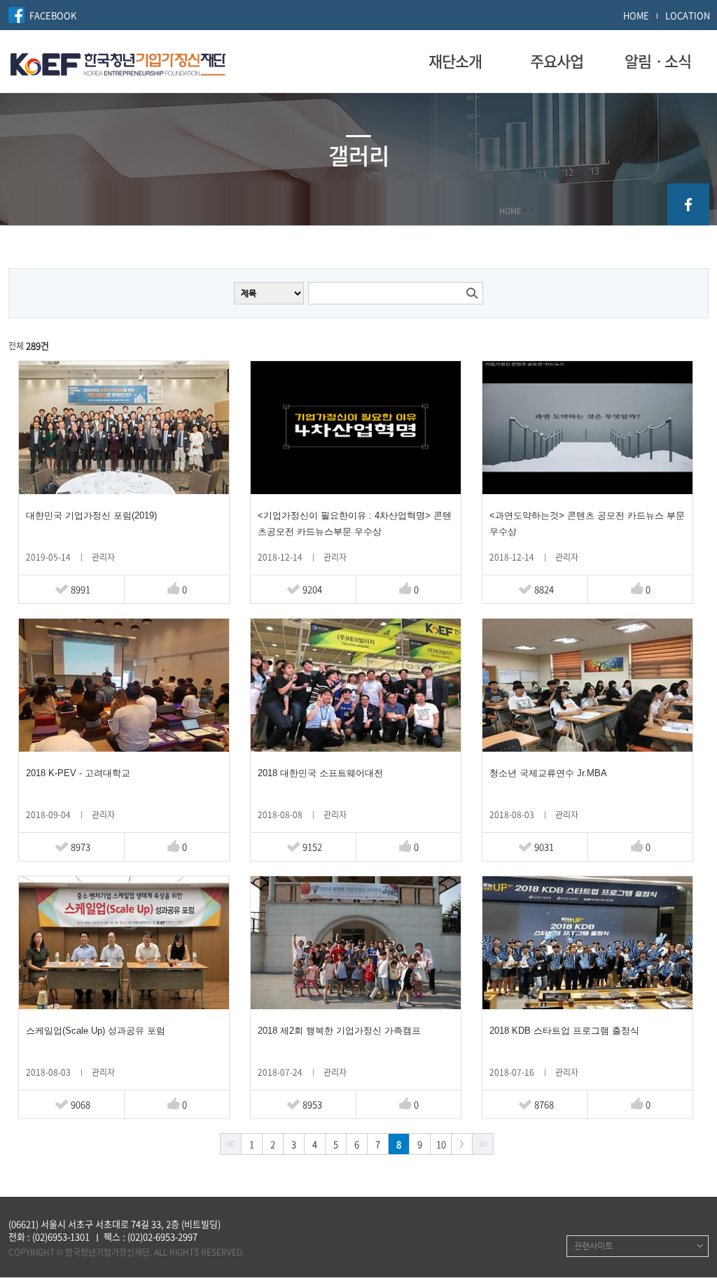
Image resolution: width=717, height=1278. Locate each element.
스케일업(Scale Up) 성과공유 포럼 (95, 1030)
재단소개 (455, 61)
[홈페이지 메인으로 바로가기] (118, 62)
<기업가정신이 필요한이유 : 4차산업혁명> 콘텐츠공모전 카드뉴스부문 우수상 (355, 523)
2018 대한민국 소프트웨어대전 (320, 773)
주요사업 (556, 61)
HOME (636, 15)
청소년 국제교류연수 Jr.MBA (548, 773)
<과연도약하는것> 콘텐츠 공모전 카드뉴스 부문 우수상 (587, 523)
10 (441, 1144)
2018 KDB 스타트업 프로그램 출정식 (564, 1030)
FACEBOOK (52, 15)
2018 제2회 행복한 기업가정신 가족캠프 (339, 1030)
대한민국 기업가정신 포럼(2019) (91, 515)
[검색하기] (471, 293)
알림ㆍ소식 (658, 61)
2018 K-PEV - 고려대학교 (78, 773)
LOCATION (687, 15)
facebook (688, 204)
